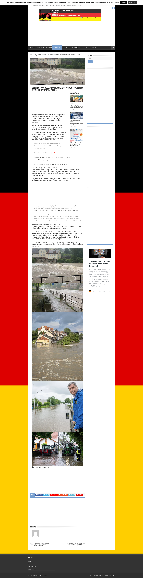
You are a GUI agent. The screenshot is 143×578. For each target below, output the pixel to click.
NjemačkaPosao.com (60, 5)
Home (31, 54)
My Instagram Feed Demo (35, 5)
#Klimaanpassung (42, 160)
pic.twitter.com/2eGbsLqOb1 (58, 164)
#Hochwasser (53, 146)
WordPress (101, 575)
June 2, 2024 (53, 168)
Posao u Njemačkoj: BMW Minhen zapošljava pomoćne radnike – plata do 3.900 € (76, 122)
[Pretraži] (113, 8)
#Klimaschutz (41, 157)
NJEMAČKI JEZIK (82, 47)
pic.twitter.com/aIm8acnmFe (69, 210)
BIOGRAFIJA (92, 47)
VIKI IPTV (32, 47)
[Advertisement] (71, 32)
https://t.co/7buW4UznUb (52, 210)
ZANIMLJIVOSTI (57, 47)
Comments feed (32, 566)
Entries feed (31, 564)
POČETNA (37, 54)
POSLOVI (48, 47)
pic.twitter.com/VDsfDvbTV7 (72, 221)
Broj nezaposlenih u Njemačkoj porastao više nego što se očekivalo (73, 544)
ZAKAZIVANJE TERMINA (69, 47)
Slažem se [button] (123, 2)
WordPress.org (31, 569)
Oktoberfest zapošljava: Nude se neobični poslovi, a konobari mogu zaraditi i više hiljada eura (76, 105)
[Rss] (103, 8)
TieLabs (113, 575)
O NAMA (69, 5)
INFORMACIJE (40, 47)
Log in (29, 561)
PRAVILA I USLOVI (76, 5)
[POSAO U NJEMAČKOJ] (72, 14)
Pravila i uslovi (132, 2)
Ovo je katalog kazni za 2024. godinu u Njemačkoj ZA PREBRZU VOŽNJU (41, 544)
